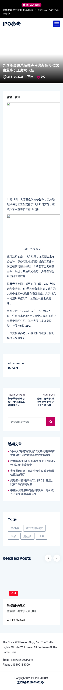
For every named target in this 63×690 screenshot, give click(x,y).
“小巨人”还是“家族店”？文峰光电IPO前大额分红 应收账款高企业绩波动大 (32, 453)
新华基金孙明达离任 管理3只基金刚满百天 (16, 402)
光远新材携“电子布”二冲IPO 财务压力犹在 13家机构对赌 (32, 482)
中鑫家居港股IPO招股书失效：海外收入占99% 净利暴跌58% (32, 492)
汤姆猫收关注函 (16, 605)
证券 (41, 536)
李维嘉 (15, 528)
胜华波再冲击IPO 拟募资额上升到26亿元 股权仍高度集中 (31, 11)
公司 (13, 593)
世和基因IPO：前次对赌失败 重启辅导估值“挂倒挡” (32, 472)
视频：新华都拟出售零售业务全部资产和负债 (45, 402)
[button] (56, 24)
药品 (13, 536)
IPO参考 (12, 24)
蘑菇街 (27, 536)
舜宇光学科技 (34, 528)
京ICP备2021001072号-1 (31, 682)
